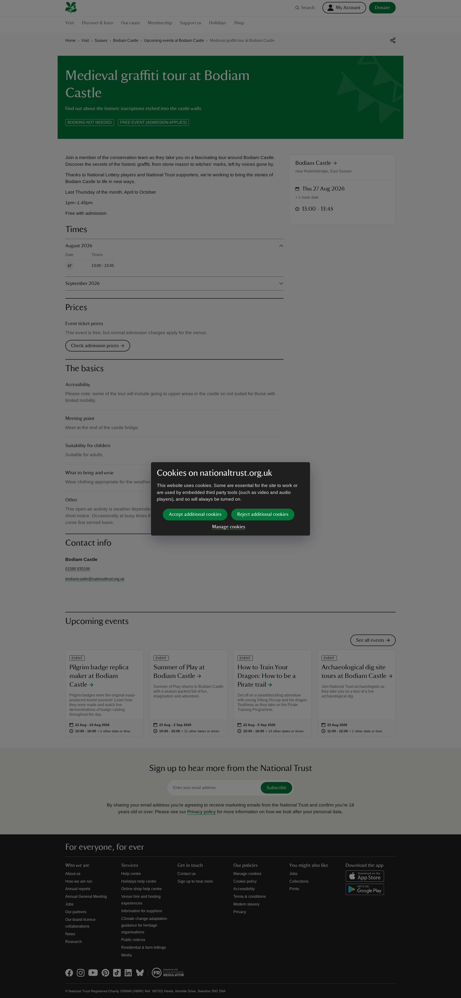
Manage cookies (228, 526)
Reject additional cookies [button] (262, 514)
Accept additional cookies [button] (195, 514)
